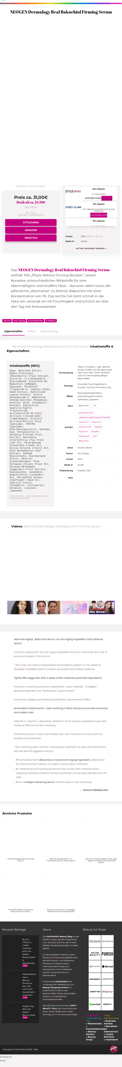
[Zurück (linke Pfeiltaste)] (1, 1060)
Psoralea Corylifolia (25, 669)
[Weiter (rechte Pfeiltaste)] (4, 1060)
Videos (32, 331)
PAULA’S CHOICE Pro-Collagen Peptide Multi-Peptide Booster (61, 910)
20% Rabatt (98, 189)
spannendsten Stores (53, 993)
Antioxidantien (35, 321)
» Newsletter (111, 1026)
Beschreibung (49, 331)
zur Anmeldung (98, 215)
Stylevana (31, 222)
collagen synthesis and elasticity (46, 699)
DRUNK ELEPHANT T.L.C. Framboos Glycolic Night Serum (61, 860)
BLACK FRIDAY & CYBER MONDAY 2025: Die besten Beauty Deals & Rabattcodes (28, 951)
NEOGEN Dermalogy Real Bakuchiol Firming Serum (64, 269)
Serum (6, 321)
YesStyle (30, 238)
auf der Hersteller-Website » (91, 248)
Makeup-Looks (67, 955)
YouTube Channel (56, 942)
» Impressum (111, 1040)
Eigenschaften (13, 331)
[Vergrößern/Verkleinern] (1, 1056)
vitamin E (58, 721)
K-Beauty (51, 321)
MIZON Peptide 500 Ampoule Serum (20, 860)
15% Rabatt (99, 204)
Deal (25, 966)
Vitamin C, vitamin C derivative (32, 721)
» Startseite (92, 1016)
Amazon (31, 230)
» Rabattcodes (94, 1024)
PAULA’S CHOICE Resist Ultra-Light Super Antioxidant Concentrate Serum (101, 860)
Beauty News (62, 964)
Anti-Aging (19, 321)
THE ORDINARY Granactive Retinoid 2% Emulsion (20, 910)
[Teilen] (7, 1056)
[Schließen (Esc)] (10, 1056)
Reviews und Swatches (54, 958)
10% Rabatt (99, 221)
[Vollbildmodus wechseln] (4, 1056)
